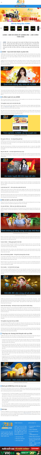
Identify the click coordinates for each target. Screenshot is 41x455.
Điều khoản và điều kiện (20, 438)
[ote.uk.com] (20, 2)
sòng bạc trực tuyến (8, 106)
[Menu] (1, 2)
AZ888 (4, 42)
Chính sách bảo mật (19, 436)
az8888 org (31, 427)
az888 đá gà (6, 433)
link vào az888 (5, 434)
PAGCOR (2, 61)
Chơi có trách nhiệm (19, 440)
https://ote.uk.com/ (27, 412)
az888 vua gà (6, 436)
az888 (2, 433)
